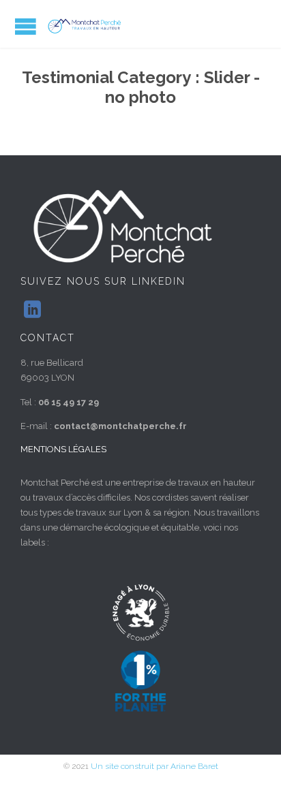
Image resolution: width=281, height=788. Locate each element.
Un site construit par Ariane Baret (154, 766)
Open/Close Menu (25, 26)
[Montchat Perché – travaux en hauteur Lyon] (89, 26)
